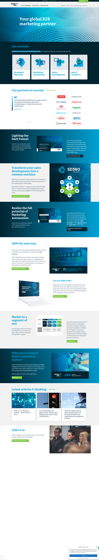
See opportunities (52, 0)
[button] (96, 547)
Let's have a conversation (19, 440)
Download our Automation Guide (75, 229)
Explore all (52, 389)
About (68, 5)
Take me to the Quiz (59, 296)
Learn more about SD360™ (19, 196)
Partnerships (77, 5)
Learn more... (71, 341)
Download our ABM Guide (19, 268)
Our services (35, 5)
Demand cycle (44, 5)
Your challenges (26, 5)
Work (72, 5)
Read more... (16, 377)
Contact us (82, 1)
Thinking (63, 5)
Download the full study (74, 156)
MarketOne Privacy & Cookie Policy (83, 558)
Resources (84, 5)
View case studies (51, 90)
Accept (83, 555)
